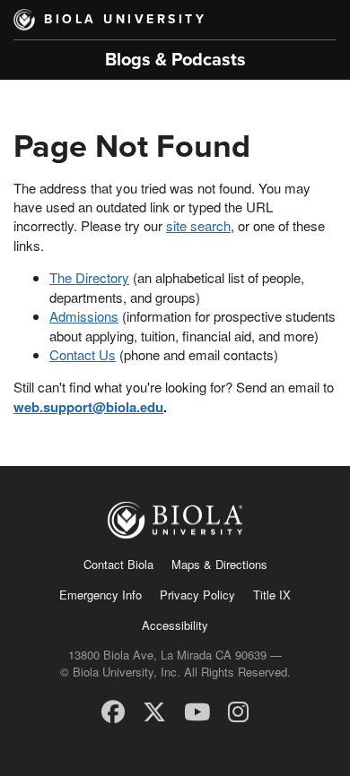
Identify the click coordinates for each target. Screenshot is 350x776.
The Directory (89, 277)
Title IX (272, 594)
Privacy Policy (197, 594)
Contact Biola (118, 564)
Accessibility (175, 625)
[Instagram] (238, 710)
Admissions (83, 315)
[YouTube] (197, 710)
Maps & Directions (219, 564)
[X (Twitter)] (154, 710)
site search (198, 225)
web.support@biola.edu (88, 407)
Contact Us (82, 354)
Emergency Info (100, 594)
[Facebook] (113, 710)
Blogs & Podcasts (175, 60)
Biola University (125, 19)
